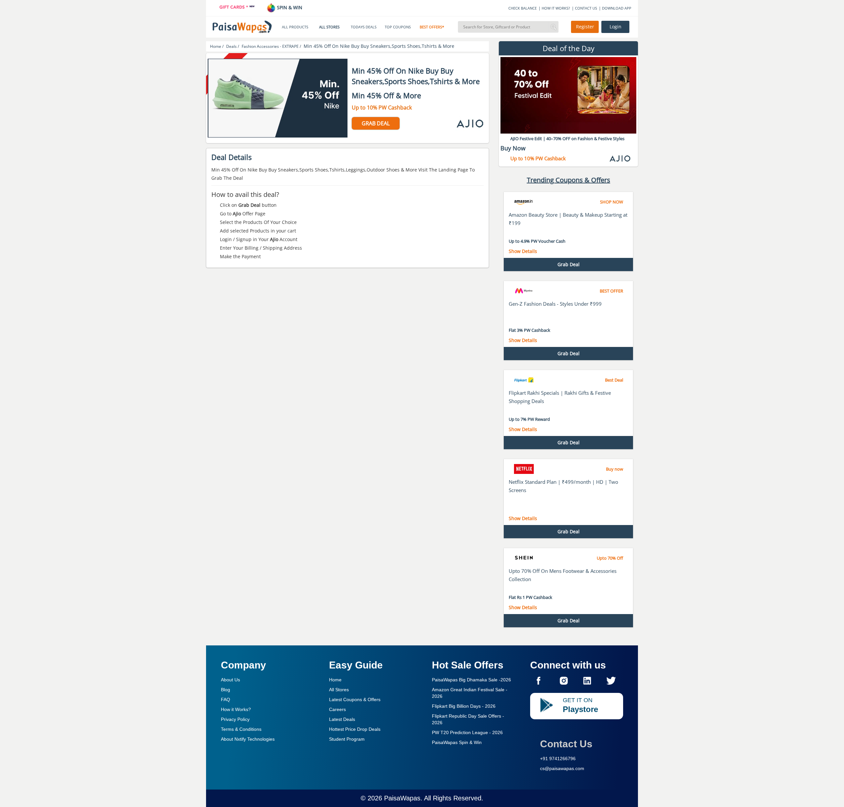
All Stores (339, 689)
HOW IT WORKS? (556, 8)
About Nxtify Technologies (248, 739)
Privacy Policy (235, 719)
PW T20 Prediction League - (467, 732)
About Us (230, 679)
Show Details (523, 251)
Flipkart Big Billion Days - (464, 706)
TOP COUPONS (398, 27)
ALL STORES (329, 27)
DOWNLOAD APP (616, 8)
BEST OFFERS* (432, 27)
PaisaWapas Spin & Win (457, 742)
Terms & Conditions (241, 729)
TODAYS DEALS (364, 27)
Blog (225, 689)
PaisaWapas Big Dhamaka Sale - (471, 679)
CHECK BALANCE (522, 8)
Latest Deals (342, 719)
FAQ (225, 699)
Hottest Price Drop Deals (354, 729)
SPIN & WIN (289, 7)
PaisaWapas (402, 798)
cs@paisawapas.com (562, 768)
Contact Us (566, 743)
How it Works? (236, 709)
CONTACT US (586, 8)
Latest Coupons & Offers (354, 699)
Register (585, 27)
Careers (337, 709)
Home (335, 679)
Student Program (347, 739)
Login (615, 27)
